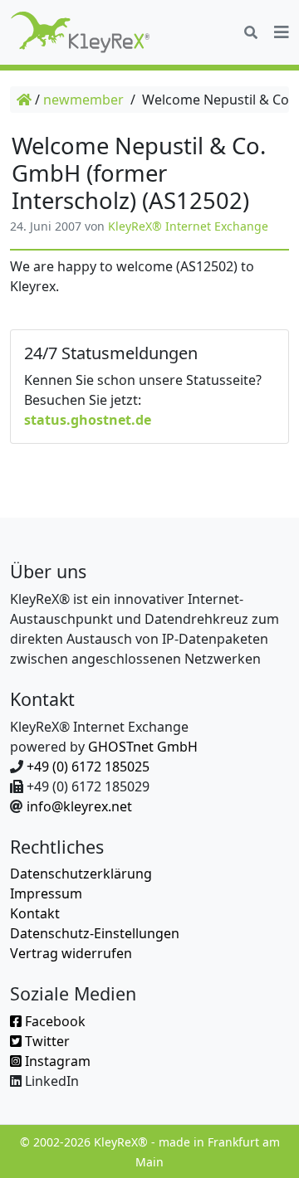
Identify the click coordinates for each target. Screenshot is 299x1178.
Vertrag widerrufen (71, 953)
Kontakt (35, 913)
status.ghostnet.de (87, 420)
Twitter (46, 1041)
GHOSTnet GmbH (143, 746)
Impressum (46, 893)
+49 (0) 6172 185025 (88, 766)
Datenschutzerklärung (81, 873)
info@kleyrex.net (79, 806)
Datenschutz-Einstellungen (94, 933)
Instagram (56, 1061)
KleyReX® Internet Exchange (188, 226)
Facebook (54, 1021)
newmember (83, 99)
